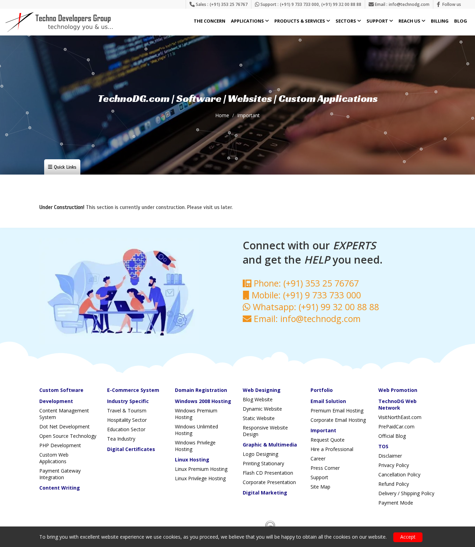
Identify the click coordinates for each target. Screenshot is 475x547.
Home (222, 115)
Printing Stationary (263, 463)
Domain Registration (201, 390)
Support (378, 21)
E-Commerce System (133, 390)
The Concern (209, 21)
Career (318, 458)
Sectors (346, 21)
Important (248, 115)
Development (56, 401)
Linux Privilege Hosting (200, 478)
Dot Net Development (64, 426)
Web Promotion (397, 390)
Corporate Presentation (269, 482)
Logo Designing (260, 454)
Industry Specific (128, 401)
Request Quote (328, 439)
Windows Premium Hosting (196, 413)
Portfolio (322, 390)
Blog (460, 21)
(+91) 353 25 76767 (229, 4)
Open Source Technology (67, 436)
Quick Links (65, 167)
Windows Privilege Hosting (195, 445)
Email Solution (328, 401)
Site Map (320, 486)
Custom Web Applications (54, 458)
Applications (248, 21)
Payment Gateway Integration (60, 474)
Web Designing (262, 390)
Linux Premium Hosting (201, 469)
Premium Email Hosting (337, 410)
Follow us (451, 4)
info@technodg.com (409, 4)
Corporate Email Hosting (338, 420)
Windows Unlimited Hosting (196, 429)
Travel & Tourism (126, 410)
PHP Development (60, 445)
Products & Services (300, 21)
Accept (408, 536)
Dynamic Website (262, 408)
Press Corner (325, 468)
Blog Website (258, 399)
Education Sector (126, 429)
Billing (440, 21)
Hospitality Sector (127, 420)
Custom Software (61, 390)
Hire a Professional (332, 449)
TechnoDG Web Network (397, 404)
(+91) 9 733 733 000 (299, 4)
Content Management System (64, 413)
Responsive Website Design (265, 430)
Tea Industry (121, 438)
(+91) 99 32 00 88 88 (341, 4)
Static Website (259, 418)
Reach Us (409, 21)
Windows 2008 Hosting (203, 401)
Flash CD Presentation (268, 472)
